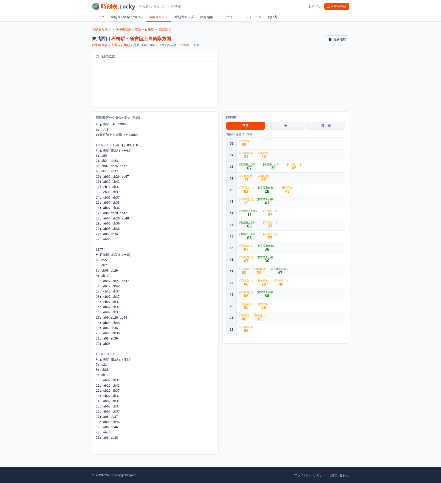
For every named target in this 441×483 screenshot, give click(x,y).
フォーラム (253, 17)
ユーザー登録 (336, 6)
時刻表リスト (158, 17)
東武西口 (165, 29)
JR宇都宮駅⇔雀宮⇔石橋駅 (135, 29)
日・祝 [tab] (326, 126)
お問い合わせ (339, 475)
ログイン (315, 6)
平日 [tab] (245, 126)
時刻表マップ (184, 17)
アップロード (229, 17)
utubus (183, 45)
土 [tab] (285, 126)
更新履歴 (339, 39)
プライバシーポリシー (310, 475)
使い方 (272, 17)
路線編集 (206, 17)
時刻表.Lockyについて (126, 17)
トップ (99, 17)
